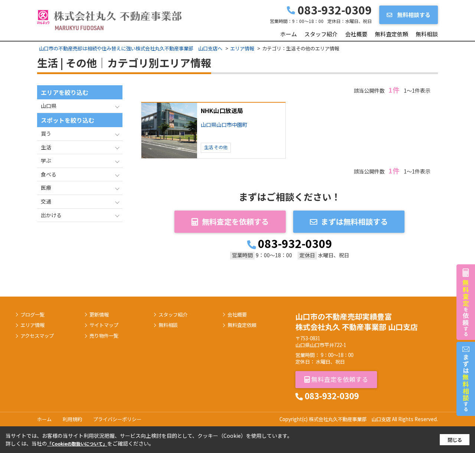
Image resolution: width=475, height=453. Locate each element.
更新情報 (99, 314)
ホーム (288, 34)
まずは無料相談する (354, 221)
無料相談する (413, 15)
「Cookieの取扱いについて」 (77, 443)
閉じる (455, 439)
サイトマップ (103, 325)
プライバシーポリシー (117, 419)
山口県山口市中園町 (224, 124)
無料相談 (427, 34)
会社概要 (356, 34)
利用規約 (72, 419)
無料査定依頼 (391, 34)
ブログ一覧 (32, 314)
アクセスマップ (37, 336)
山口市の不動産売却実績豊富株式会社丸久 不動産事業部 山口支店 (356, 321)
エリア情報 (32, 325)
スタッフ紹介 (321, 34)
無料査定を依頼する (235, 221)
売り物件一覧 (103, 336)
